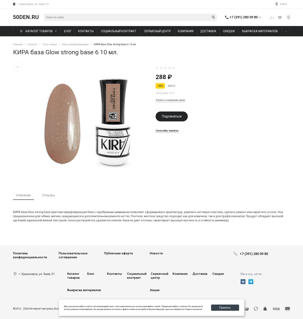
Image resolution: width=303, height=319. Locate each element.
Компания (180, 274)
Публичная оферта (118, 253)
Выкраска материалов (84, 290)
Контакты (114, 274)
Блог (90, 274)
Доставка (200, 274)
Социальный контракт (137, 276)
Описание (23, 195)
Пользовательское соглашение (73, 255)
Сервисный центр (159, 276)
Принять (225, 307)
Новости (156, 253)
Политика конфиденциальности (30, 255)
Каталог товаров (73, 276)
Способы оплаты (167, 130)
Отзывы (48, 195)
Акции (155, 290)
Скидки (218, 274)
